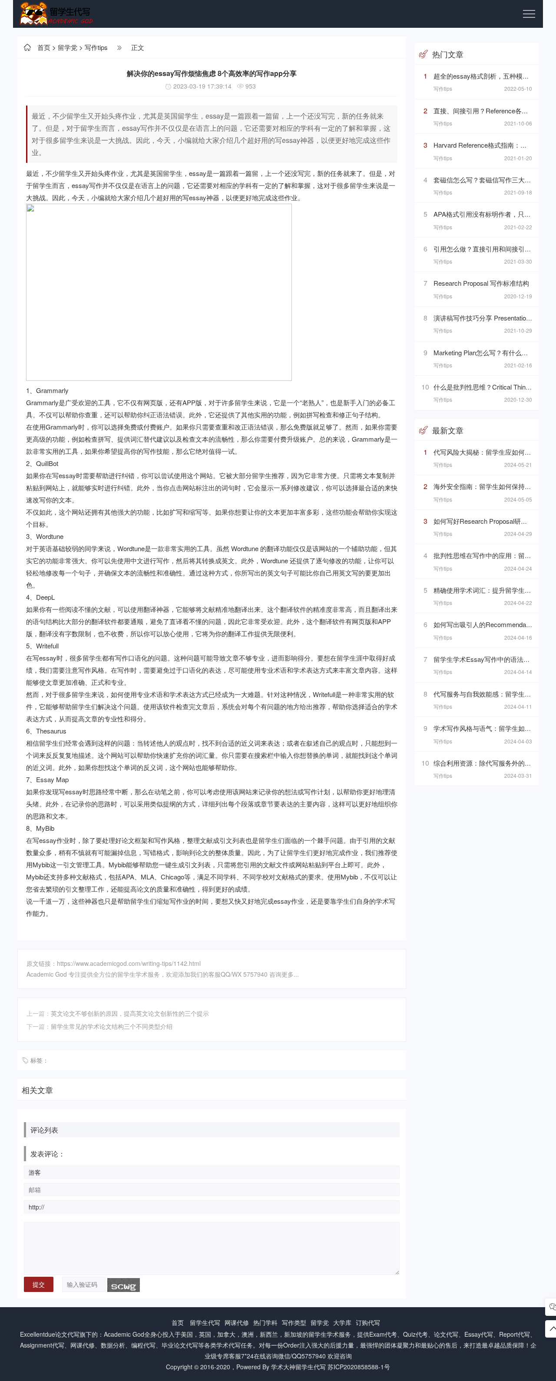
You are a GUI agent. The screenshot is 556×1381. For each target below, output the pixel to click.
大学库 (342, 1322)
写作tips (96, 47)
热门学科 (265, 1322)
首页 (43, 47)
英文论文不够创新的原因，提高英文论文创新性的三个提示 (130, 1013)
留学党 (67, 47)
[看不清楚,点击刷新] (123, 1285)
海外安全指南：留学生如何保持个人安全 (492, 486)
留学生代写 (205, 1322)
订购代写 (368, 1322)
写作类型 (294, 1322)
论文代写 (67, 1334)
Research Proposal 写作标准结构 (481, 282)
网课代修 (237, 1322)
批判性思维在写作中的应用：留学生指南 (492, 555)
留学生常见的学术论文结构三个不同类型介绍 (111, 1026)
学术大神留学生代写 (298, 1366)
